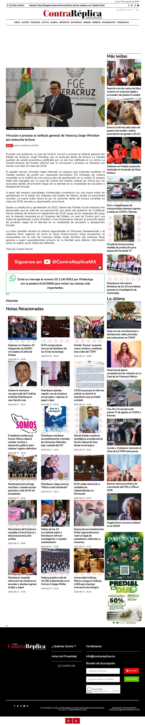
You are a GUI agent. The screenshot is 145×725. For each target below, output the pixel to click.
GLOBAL (54, 22)
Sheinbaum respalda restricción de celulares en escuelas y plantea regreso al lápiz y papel (22, 582)
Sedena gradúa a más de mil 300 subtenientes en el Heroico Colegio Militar (55, 581)
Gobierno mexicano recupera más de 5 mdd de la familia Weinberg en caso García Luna (22, 395)
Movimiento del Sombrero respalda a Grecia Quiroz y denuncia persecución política (22, 534)
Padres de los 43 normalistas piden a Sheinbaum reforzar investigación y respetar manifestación (54, 536)
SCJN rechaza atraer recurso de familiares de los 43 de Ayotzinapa (54, 348)
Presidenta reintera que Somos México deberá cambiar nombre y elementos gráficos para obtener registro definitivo (22, 442)
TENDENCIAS (123, 22)
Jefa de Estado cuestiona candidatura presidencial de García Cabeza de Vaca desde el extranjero (88, 440)
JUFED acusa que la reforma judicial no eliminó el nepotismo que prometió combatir (89, 395)
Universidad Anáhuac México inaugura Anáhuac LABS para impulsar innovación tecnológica (88, 582)
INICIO (17, 22)
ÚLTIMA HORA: (16, 5)
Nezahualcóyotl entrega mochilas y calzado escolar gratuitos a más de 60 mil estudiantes (22, 488)
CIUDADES (35, 22)
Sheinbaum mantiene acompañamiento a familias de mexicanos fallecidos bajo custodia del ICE (55, 440)
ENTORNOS (76, 22)
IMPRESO (96, 22)
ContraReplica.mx (78, 710)
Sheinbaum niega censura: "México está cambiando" (55, 485)
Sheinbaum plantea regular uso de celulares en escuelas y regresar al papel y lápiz (54, 395)
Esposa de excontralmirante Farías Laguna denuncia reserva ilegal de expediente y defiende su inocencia (89, 536)
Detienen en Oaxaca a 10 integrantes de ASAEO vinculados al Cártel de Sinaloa (21, 350)
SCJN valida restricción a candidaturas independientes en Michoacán (87, 488)
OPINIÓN (87, 22)
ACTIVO (45, 22)
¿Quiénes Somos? (124, 10)
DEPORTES (64, 22)
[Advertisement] (55, 48)
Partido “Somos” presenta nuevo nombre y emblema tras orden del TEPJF (88, 348)
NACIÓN (25, 22)
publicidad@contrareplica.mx (124, 710)
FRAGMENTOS (108, 22)
